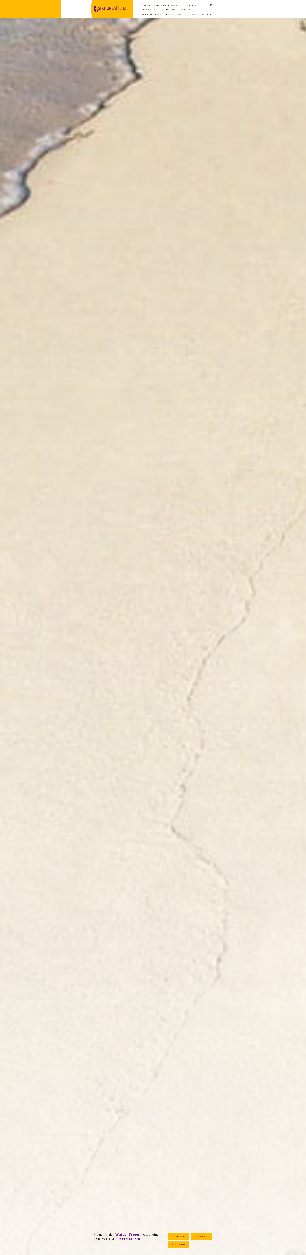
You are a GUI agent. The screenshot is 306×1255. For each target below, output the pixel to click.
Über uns (145, 14)
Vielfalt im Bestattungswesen (194, 14)
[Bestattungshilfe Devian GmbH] (110, 9)
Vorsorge (179, 14)
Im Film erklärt (179, 1244)
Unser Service (155, 14)
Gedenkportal (168, 14)
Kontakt (209, 14)
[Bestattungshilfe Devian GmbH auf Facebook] (211, 5)
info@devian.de (194, 5)
